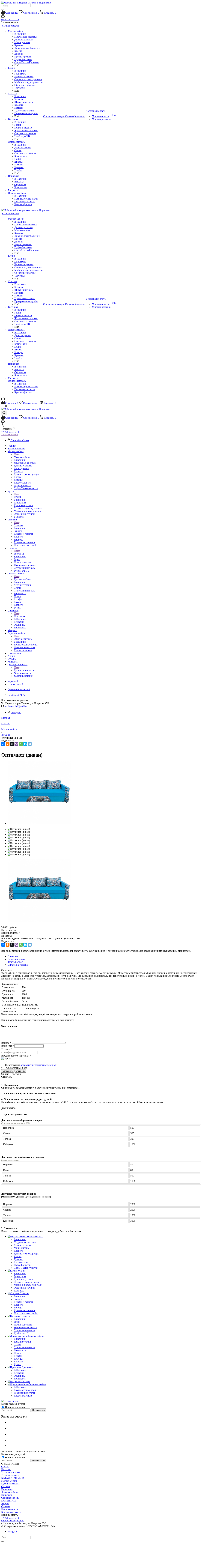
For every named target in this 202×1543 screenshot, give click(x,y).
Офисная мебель (23, 639)
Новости (6, 1469)
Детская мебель (22, 579)
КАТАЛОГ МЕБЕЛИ (12, 1478)
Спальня (18, 525)
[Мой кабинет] (3, 16)
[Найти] (2, 9)
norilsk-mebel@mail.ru (15, 706)
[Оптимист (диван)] (39, 823)
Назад (17, 454)
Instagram (16, 712)
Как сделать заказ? (11, 1512)
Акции (5, 1503)
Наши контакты (9, 1509)
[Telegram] (30, 744)
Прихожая (19, 616)
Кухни (17, 496)
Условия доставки (11, 1472)
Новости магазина (14, 1407)
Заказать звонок (9, 434)
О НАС (5, 1466)
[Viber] (16, 744)
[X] (12, 744)
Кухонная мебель (10, 1483)
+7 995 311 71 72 (10, 19)
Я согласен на (30, 1065)
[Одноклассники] (7, 744)
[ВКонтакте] (3, 744)
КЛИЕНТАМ (8, 1500)
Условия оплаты (10, 1475)
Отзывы (5, 1506)
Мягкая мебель (22, 457)
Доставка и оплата (24, 670)
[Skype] (25, 744)
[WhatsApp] (21, 744)
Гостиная (19, 553)
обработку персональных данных (38, 1065)
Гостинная (6, 1489)
